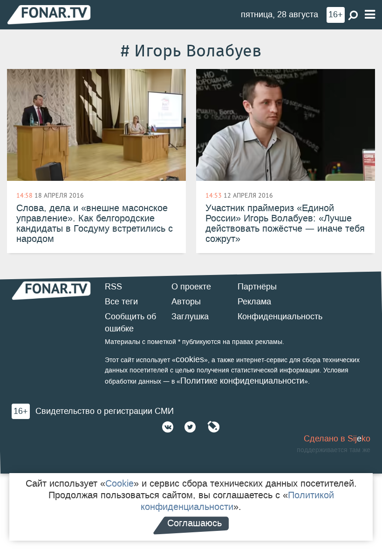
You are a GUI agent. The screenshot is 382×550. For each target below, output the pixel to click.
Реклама (254, 301)
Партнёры (257, 286)
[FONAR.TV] (49, 14)
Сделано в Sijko (337, 438)
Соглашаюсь (194, 523)
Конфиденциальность (280, 316)
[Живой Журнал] (213, 427)
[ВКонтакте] (167, 427)
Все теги (121, 301)
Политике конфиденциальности (242, 380)
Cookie (119, 483)
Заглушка (190, 316)
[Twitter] (190, 427)
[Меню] (370, 14)
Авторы (186, 301)
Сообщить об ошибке (130, 322)
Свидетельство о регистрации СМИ (104, 411)
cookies (190, 359)
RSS (113, 286)
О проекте (191, 286)
